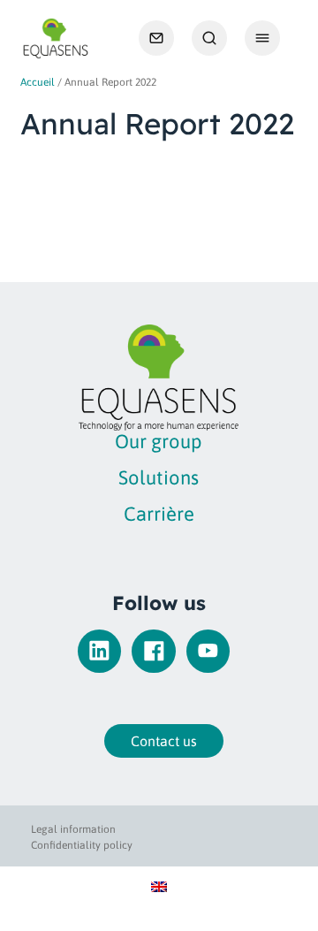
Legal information (73, 829)
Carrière (159, 513)
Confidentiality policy (81, 845)
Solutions (158, 477)
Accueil (37, 82)
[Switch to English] (159, 885)
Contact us (164, 741)
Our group (158, 441)
